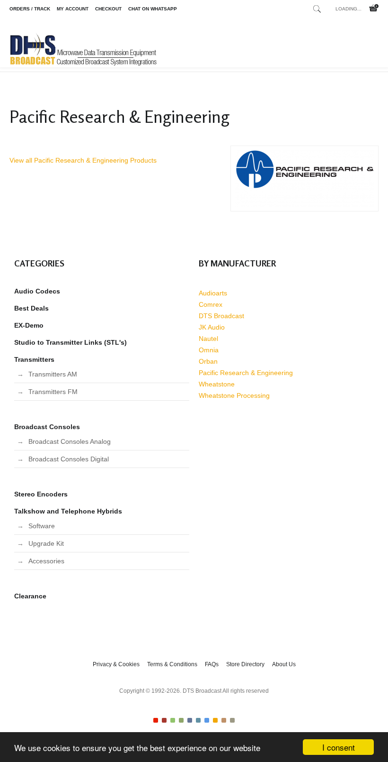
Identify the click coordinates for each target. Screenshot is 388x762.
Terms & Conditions (172, 664)
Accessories (46, 561)
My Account (72, 8)
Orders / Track (29, 8)
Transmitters (34, 359)
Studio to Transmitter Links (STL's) (70, 342)
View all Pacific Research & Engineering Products (83, 160)
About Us (284, 664)
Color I (155, 720)
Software (41, 526)
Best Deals (31, 308)
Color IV (181, 720)
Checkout (108, 8)
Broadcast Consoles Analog (69, 441)
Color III (172, 720)
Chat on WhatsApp (152, 8)
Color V (189, 720)
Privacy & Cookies (116, 664)
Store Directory (245, 664)
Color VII (206, 720)
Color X (232, 720)
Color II (164, 720)
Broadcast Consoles (47, 427)
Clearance (30, 596)
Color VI (198, 720)
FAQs (212, 664)
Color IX (223, 720)
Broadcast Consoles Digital (68, 459)
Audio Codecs (37, 291)
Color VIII (215, 720)
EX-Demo (29, 325)
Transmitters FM (53, 391)
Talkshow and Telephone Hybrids (68, 511)
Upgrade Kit (46, 543)
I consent (338, 747)
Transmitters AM (52, 374)
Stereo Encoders (41, 494)
